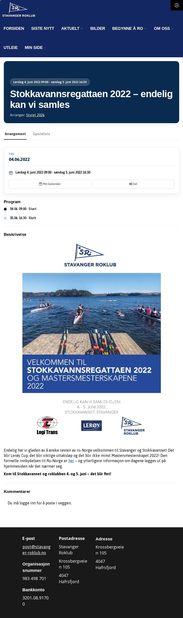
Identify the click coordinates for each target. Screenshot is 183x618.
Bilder (97, 28)
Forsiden (14, 28)
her (71, 461)
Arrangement (15, 134)
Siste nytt (42, 28)
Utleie (11, 47)
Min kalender (51, 184)
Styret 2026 (35, 115)
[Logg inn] (177, 5)
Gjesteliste (41, 134)
